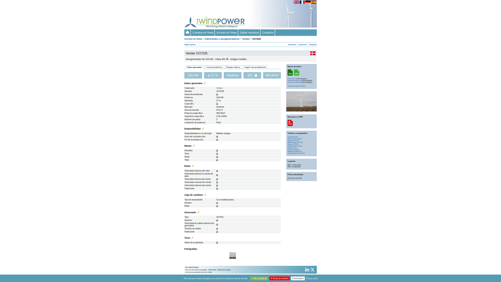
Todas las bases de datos (297, 86)
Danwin (290, 144)
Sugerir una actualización (255, 67)
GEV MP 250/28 (299, 153)
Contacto (268, 32)
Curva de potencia (214, 67)
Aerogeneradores (294, 80)
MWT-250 (298, 151)
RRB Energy (292, 142)
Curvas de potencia (294, 82)
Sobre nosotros (249, 32)
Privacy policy (312, 278)
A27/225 (295, 137)
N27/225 (296, 141)
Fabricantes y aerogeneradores (222, 39)
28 (296, 148)
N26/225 (296, 150)
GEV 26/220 (297, 146)
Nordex (290, 141)
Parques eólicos (233, 67)
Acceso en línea (226, 32)
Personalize (297, 278)
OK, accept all (260, 278)
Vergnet (290, 146)
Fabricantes (292, 79)
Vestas (246, 39)
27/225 (295, 144)
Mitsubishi (291, 151)
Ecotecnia (291, 148)
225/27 (299, 139)
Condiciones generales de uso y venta (198, 272)
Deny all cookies (280, 278)
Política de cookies (224, 270)
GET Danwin (292, 139)
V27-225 (300, 142)
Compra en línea (203, 32)
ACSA (290, 137)
